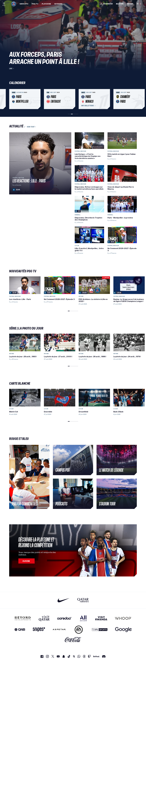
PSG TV (35, 3)
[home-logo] (13, 3)
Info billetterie (87, 106)
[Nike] (64, 600)
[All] (83, 618)
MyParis (58, 3)
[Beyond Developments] (22, 618)
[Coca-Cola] (73, 639)
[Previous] (11, 99)
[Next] (134, 99)
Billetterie (120, 4)
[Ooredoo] (64, 618)
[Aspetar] (59, 630)
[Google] (123, 630)
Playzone (46, 3)
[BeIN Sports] (99, 630)
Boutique (130, 4)
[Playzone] (26, 561)
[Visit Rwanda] (101, 618)
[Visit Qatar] (44, 618)
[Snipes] (39, 630)
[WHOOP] (123, 618)
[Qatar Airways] (83, 600)
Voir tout (31, 127)
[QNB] (19, 630)
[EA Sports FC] (78, 630)
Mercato (24, 3)
